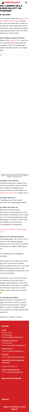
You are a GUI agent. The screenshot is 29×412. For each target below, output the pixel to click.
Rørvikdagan (12, 2)
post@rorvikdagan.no (15, 372)
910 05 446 (8, 335)
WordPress (15, 407)
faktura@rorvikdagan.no (16, 357)
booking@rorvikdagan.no (16, 345)
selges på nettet (15, 40)
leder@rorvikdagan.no (15, 337)
